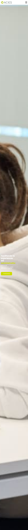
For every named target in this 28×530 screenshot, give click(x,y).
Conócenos (6, 273)
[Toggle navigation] (26, 2)
